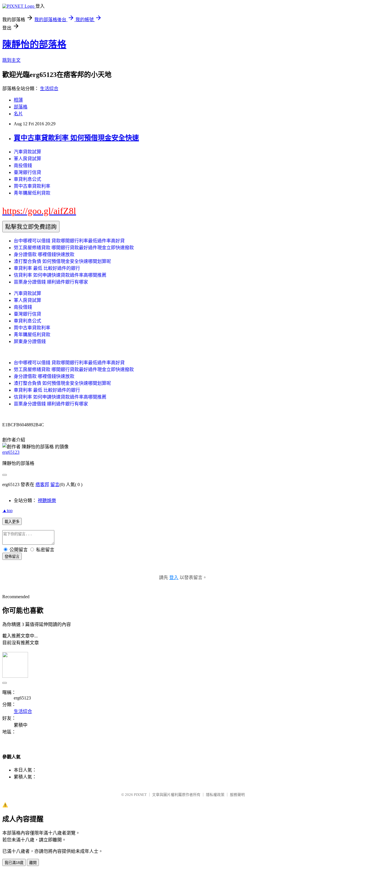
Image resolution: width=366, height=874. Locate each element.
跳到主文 (11, 60)
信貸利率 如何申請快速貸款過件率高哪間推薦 (60, 275)
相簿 (18, 100)
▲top (7, 510)
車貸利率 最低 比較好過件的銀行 (47, 268)
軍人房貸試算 (27, 158)
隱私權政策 (215, 794)
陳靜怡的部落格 (34, 44)
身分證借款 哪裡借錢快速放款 (44, 254)
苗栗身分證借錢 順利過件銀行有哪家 (51, 282)
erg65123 (10, 452)
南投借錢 (23, 165)
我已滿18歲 (14, 863)
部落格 (20, 106)
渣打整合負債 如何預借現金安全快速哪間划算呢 (62, 261)
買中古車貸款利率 (32, 186)
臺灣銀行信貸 (27, 172)
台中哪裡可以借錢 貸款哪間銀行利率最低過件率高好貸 (69, 240)
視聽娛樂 (47, 500)
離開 (33, 863)
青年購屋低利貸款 (32, 193)
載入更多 (12, 522)
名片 (18, 113)
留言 (54, 484)
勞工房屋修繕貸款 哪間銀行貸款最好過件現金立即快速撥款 (74, 247)
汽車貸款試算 (27, 151)
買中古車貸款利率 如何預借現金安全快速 (76, 138)
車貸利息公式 (27, 179)
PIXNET (140, 794)
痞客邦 (42, 484)
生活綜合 (49, 88)
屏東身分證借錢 (30, 341)
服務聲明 (237, 794)
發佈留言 (12, 556)
